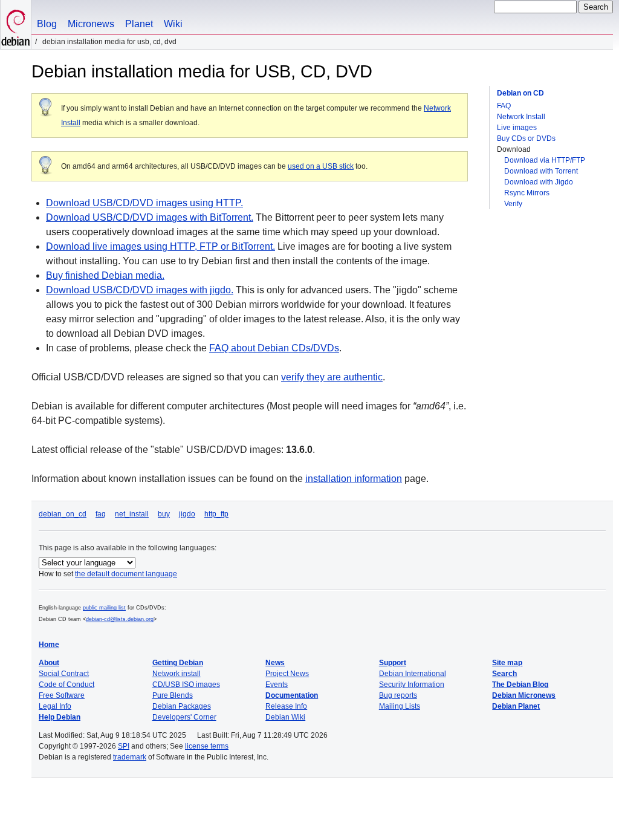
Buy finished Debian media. (105, 275)
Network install (176, 673)
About (49, 663)
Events (276, 684)
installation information (353, 478)
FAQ (504, 106)
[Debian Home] (16, 24)
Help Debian (59, 717)
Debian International (412, 673)
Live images (517, 127)
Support (392, 663)
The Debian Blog (520, 684)
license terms (206, 746)
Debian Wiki (285, 717)
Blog (47, 24)
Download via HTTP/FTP (544, 160)
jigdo (187, 514)
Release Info (286, 706)
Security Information (411, 684)
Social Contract (64, 673)
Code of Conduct (66, 684)
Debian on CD (520, 93)
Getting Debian (177, 663)
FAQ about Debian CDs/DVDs (274, 348)
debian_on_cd (62, 514)
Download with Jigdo (538, 182)
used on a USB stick (321, 166)
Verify (513, 204)
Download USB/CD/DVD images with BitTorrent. (149, 217)
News (275, 663)
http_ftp (216, 514)
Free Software (62, 695)
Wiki (173, 24)
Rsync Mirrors (526, 193)
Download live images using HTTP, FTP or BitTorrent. (160, 246)
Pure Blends (172, 695)
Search (504, 673)
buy (164, 514)
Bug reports (398, 695)
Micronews (91, 24)
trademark (129, 757)
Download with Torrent (541, 171)
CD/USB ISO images (186, 684)
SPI (123, 746)
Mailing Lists (399, 706)
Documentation (291, 695)
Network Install (521, 116)
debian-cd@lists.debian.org (120, 619)
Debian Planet (516, 706)
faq (101, 514)
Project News (287, 673)
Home (49, 644)
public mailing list (104, 608)
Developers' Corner (184, 717)
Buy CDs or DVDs (526, 138)
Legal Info (55, 706)
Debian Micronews (524, 695)
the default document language (126, 574)
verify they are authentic (332, 377)
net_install (132, 514)
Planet (139, 24)
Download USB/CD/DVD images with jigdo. (139, 290)
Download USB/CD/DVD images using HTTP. (144, 203)
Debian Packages (181, 706)
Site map (507, 663)
